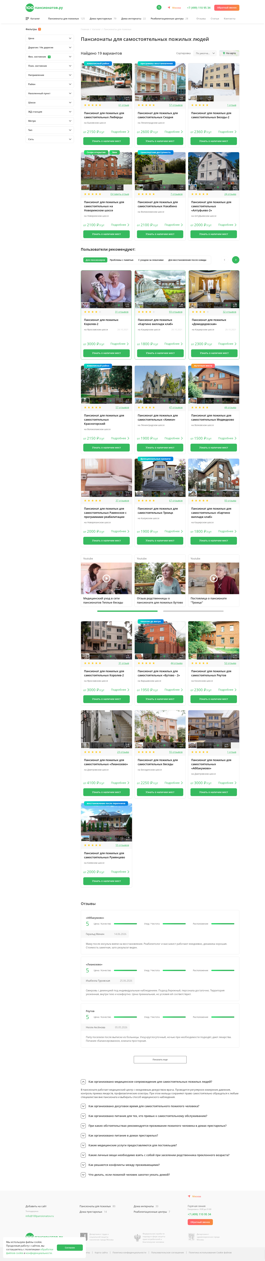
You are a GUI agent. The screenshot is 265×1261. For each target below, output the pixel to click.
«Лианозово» (94, 964)
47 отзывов (175, 407)
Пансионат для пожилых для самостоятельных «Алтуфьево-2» (211, 206)
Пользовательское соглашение (167, 1252)
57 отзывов (175, 105)
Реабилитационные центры (169, 18)
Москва (176, 7)
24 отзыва (230, 194)
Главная (85, 29)
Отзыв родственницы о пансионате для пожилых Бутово (160, 600)
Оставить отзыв (119, 194)
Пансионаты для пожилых (66, 18)
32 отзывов (229, 312)
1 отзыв (231, 105)
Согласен (70, 1247)
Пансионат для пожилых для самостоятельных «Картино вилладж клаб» (211, 513)
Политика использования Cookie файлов (210, 1252)
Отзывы (201, 18)
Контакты (229, 18)
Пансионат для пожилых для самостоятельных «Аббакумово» (211, 764)
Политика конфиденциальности (129, 1252)
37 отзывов (122, 500)
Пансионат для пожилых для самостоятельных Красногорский (104, 419)
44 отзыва (230, 407)
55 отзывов (175, 752)
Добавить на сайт (36, 1206)
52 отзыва (230, 663)
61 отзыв (124, 105)
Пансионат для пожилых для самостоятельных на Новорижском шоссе (104, 206)
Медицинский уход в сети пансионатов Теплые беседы (103, 600)
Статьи (215, 18)
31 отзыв (124, 663)
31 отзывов (121, 312)
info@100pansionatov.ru (40, 1216)
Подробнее (118, 132)
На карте (231, 53)
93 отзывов (175, 312)
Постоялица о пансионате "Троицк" (209, 600)
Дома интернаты (133, 18)
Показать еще (160, 1059)
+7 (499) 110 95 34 (198, 7)
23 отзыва (123, 752)
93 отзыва (230, 500)
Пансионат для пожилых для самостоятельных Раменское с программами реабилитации (105, 513)
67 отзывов (175, 500)
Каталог (35, 18)
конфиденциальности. (39, 1253)
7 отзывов (176, 194)
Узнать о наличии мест (106, 141)
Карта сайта (101, 1252)
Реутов (90, 1011)
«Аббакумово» (95, 917)
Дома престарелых (103, 18)
